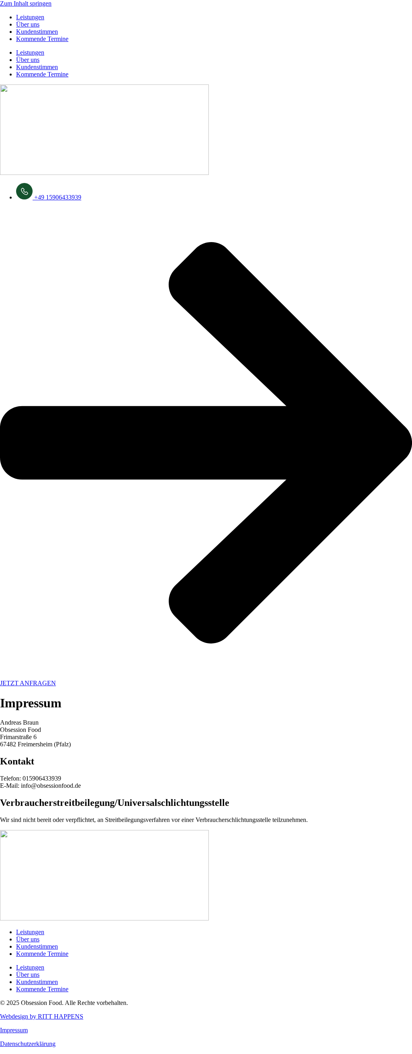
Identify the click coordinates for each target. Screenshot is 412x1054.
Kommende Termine (42, 38)
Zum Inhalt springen (26, 3)
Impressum (14, 1030)
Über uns (27, 24)
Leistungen (30, 17)
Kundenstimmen (37, 31)
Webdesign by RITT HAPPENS (41, 1016)
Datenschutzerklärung (28, 1043)
